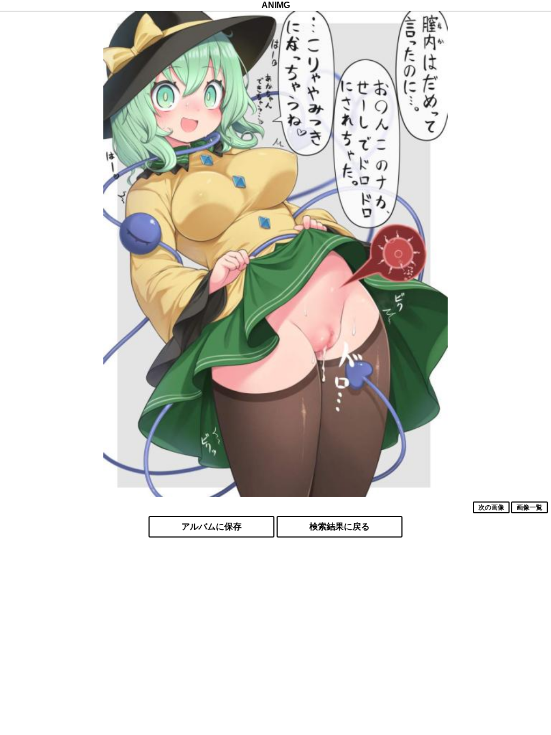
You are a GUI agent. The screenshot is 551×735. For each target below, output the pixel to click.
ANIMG (276, 5)
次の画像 (491, 507)
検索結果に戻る (339, 526)
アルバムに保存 (211, 526)
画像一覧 (529, 507)
